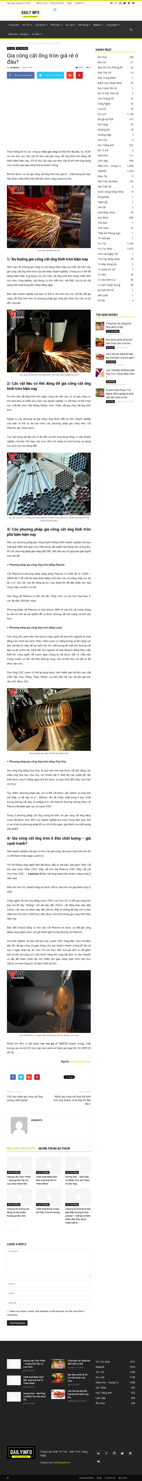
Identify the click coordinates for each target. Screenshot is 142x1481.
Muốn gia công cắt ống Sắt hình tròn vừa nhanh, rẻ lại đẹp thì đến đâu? (72, 1100)
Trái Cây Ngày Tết (108, 253)
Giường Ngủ (104, 134)
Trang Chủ (13, 24)
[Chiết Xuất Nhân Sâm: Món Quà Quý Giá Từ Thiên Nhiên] (48, 1165)
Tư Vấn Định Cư (106, 279)
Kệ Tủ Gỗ (103, 150)
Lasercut (33, 873)
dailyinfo (14, 67)
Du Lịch (69, 24)
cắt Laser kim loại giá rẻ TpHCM (48, 1043)
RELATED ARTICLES (21, 1148)
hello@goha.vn (62, 1462)
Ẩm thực (102, 57)
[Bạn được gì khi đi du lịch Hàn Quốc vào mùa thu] (100, 342)
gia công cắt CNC (41, 551)
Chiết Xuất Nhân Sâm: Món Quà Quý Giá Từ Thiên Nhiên (46, 1180)
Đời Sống (83, 24)
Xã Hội (101, 300)
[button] (131, 30)
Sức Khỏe (40, 24)
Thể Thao (55, 24)
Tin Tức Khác (22, 48)
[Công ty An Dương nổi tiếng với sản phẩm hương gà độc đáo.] (19, 1197)
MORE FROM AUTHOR (54, 1148)
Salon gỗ (102, 202)
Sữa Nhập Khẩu (106, 212)
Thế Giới (102, 222)
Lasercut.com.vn (81, 1061)
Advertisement (57, 3)
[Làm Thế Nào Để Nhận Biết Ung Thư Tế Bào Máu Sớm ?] (100, 373)
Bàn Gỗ (102, 62)
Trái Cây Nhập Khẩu (109, 259)
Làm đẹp (103, 160)
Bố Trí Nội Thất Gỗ (108, 93)
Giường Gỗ (104, 129)
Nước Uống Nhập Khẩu (111, 191)
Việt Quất (103, 295)
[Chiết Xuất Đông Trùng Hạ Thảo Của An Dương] (48, 1197)
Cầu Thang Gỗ (106, 98)
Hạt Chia (102, 140)
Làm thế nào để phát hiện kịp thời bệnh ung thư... (78, 1394)
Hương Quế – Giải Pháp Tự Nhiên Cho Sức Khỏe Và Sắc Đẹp (77, 1180)
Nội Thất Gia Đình (107, 181)
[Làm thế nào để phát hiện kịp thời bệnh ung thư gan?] (100, 356)
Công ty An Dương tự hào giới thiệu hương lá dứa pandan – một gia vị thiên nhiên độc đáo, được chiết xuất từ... (78, 1216)
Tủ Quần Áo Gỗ (106, 269)
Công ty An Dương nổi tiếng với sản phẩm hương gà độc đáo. (18, 1212)
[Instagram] (120, 3)
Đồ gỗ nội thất (105, 119)
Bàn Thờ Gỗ (104, 72)
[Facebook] (116, 3)
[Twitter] (124, 3)
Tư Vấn (35, 34)
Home (10, 43)
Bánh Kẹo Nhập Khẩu (110, 83)
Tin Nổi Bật (104, 238)
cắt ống (25, 396)
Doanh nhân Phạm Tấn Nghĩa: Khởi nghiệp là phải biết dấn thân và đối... (119, 394)
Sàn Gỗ (102, 207)
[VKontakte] (133, 3)
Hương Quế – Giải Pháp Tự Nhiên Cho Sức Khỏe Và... (34, 1396)
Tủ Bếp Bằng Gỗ (107, 264)
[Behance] (111, 3)
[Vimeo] (129, 3)
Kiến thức (103, 155)
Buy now (122, 1477)
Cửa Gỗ (102, 108)
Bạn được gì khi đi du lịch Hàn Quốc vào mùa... (77, 1377)
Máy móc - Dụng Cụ (107, 1382)
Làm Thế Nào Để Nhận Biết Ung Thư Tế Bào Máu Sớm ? (120, 374)
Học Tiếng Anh (106, 145)
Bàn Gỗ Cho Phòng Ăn (110, 67)
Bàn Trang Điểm (107, 77)
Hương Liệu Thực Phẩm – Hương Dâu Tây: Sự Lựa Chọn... (34, 1363)
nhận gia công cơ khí (53, 151)
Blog (69, 3)
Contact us (79, 3)
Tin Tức (26, 24)
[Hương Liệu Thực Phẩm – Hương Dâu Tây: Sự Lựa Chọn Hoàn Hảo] (19, 1165)
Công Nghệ (111, 24)
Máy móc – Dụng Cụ (18, 34)
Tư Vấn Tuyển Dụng (109, 285)
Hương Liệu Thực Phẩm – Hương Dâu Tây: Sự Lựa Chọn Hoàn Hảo (19, 1180)
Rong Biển (103, 197)
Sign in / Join (41, 3)
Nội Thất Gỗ (104, 186)
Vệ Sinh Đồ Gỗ (105, 290)
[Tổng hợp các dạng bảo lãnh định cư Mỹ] (100, 326)
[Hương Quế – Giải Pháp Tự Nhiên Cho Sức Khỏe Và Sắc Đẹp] (78, 1165)
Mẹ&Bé (97, 24)
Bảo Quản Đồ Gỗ (107, 88)
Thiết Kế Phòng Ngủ (109, 233)
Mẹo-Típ (102, 176)
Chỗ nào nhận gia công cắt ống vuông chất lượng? (25, 1098)
